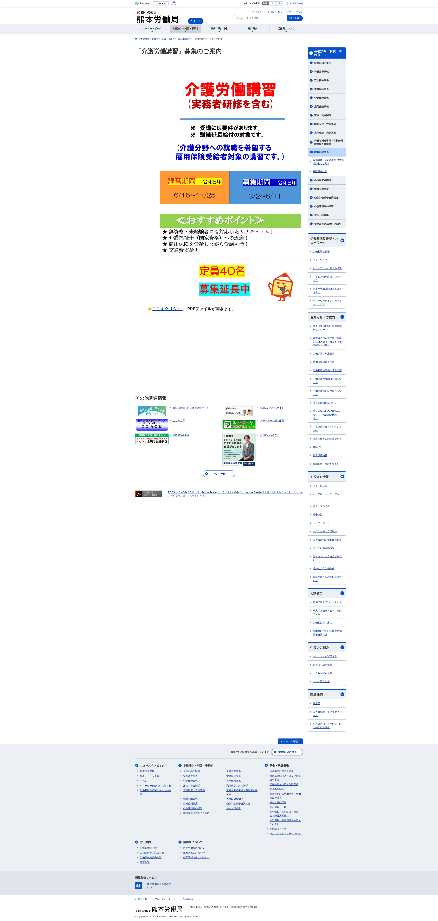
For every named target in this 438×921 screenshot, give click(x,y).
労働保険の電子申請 (323, 362)
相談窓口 (316, 593)
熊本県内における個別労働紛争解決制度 (327, 633)
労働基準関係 (321, 71)
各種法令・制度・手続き (328, 53)
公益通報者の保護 (323, 206)
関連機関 (316, 694)
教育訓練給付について (325, 402)
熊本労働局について (194, 848)
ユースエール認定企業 (325, 656)
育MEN (317, 447)
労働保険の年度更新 (323, 353)
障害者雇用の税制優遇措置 (327, 539)
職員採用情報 (320, 455)
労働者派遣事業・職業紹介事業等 (241, 792)
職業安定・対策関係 (325, 124)
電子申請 (318, 514)
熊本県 (316, 703)
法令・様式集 (321, 215)
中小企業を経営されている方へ (327, 428)
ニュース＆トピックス (153, 765)
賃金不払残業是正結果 (282, 771)
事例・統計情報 (279, 765)
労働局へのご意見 (287, 752)
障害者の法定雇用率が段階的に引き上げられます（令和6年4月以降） (327, 342)
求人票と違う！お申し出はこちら (327, 612)
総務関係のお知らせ (194, 852)
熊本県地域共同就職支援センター (327, 290)
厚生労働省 (298, 3)
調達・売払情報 (321, 506)
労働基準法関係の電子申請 (327, 370)
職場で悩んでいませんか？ (327, 602)
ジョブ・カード (321, 523)
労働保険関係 (321, 89)
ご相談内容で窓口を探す (153, 852)
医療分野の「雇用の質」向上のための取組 (327, 725)
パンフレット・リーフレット (327, 496)
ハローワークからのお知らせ (155, 785)
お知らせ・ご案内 (322, 317)
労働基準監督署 (321, 251)
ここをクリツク (167, 308)
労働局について (192, 842)
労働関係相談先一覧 (151, 857)
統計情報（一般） (279, 807)
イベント (145, 780)
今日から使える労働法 (325, 531)
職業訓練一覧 (320, 171)
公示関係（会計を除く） (326, 463)
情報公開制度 (321, 188)
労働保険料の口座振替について (327, 392)
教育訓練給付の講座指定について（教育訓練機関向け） (327, 415)
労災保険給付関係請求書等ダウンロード (327, 328)
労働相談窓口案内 (322, 622)
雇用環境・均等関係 (325, 132)
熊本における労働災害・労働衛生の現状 (285, 796)
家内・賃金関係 (322, 115)
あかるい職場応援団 (323, 548)
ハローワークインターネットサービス (327, 302)
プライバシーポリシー (165, 899)
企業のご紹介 (319, 647)
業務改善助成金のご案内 (327, 223)
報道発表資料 (147, 771)
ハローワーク (320, 260)
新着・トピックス (149, 776)
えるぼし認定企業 (322, 664)
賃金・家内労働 (278, 802)
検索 (297, 18)
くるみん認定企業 (322, 673)
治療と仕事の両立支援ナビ (327, 438)
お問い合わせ (275, 12)
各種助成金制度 (322, 180)
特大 (280, 3)
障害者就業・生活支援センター (327, 713)
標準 (265, 3)
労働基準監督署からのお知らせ (155, 792)
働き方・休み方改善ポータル (327, 558)
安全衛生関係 (321, 80)
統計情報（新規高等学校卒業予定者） (285, 822)
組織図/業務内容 (148, 848)
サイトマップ (295, 12)
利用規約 (188, 899)
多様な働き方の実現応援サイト (327, 578)
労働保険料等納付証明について (327, 380)
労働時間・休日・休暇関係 (284, 784)
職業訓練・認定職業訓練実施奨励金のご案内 (328, 162)
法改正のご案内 (322, 62)
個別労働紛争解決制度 (326, 197)
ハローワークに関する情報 (327, 268)
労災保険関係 (321, 97)
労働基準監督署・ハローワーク (324, 240)
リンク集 (142, 899)
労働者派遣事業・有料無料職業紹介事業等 (328, 142)
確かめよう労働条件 (323, 568)
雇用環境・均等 (278, 828)
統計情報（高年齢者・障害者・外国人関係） (284, 814)
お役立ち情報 (319, 477)
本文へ (258, 12)
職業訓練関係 (321, 152)
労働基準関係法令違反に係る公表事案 (285, 778)
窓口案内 (145, 842)
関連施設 (145, 862)
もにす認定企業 (321, 681)
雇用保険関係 (321, 106)
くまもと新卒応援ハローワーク (327, 278)
